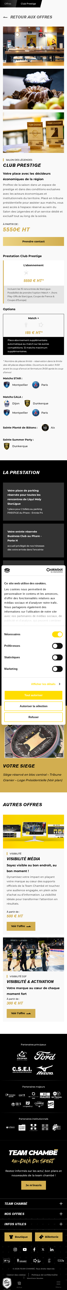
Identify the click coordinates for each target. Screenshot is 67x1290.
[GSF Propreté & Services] (22, 1095)
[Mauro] (45, 1095)
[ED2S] (16, 1104)
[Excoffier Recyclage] (22, 1055)
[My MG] (51, 1104)
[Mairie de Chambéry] (45, 1127)
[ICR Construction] (33, 1095)
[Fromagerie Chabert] (39, 1104)
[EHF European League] (37, 1261)
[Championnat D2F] (49, 1261)
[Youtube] (25, 1250)
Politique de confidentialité (45, 1275)
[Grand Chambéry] (22, 1127)
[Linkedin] (52, 1250)
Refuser (33, 717)
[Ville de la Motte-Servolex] (57, 1127)
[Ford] (45, 1055)
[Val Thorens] (57, 1095)
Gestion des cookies (16, 1275)
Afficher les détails (43, 684)
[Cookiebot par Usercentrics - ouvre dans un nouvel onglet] (47, 570)
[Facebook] (34, 1250)
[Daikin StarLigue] (6, 1261)
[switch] (57, 646)
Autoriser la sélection (33, 706)
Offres (7, 3)
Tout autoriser (33, 695)
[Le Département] (33, 1127)
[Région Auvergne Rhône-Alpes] (10, 1127)
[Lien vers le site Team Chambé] (33, 1156)
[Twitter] (43, 1250)
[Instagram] (15, 1250)
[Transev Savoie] (10, 1095)
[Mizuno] (45, 1069)
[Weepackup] (28, 1104)
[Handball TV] (61, 1261)
